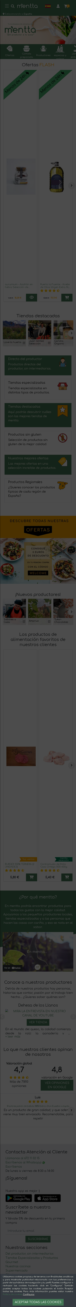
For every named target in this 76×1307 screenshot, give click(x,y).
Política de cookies (12, 1294)
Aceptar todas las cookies (38, 1302)
